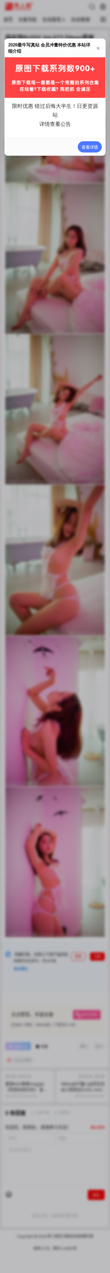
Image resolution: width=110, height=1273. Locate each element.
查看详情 (90, 147)
